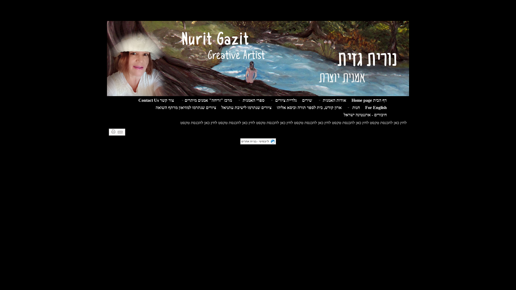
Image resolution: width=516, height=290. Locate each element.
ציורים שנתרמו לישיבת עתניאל (246, 107)
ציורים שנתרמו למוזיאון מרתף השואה (186, 107)
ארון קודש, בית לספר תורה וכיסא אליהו (309, 107)
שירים (307, 100)
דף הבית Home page (369, 100)
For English (376, 107)
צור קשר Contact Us (156, 100)
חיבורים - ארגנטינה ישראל (365, 115)
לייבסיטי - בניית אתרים (255, 141)
